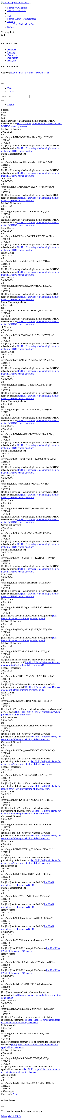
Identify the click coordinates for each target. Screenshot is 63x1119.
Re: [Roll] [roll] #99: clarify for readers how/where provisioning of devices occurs (31, 738)
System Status (42, 72)
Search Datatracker (16, 10)
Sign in (10, 27)
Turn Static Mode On (23, 24)
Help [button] (9, 16)
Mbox (4, 1116)
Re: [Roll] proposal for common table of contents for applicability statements (30, 1070)
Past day (11, 52)
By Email (29, 72)
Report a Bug (16, 72)
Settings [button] (11, 21)
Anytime (11, 49)
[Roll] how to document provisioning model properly (29, 617)
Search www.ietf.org (17, 7)
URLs (18, 1116)
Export (10, 104)
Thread (10, 91)
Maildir (11, 1116)
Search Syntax (14, 18)
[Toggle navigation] (30, 3)
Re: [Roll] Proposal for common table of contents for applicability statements (30, 1021)
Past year (11, 60)
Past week (12, 55)
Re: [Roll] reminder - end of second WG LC (27, 883)
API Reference (29, 18)
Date (9, 88)
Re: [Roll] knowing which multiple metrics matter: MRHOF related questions (30, 149)
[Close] (2, 1106)
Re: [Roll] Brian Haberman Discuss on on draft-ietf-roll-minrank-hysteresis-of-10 (30, 663)
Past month (12, 58)
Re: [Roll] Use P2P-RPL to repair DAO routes (30, 949)
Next (15, 1094)
